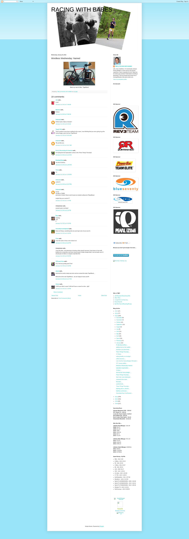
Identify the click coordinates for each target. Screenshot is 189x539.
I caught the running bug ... (122, 300)
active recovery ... (120, 358)
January (118, 343)
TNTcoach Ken (60, 261)
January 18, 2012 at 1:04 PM (63, 200)
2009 (116, 401)
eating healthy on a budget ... (124, 356)
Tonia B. (120, 509)
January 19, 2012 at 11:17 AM (63, 279)
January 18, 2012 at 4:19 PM (63, 233)
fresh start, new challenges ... (124, 377)
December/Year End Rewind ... (124, 393)
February (118, 340)
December (119, 317)
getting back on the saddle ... (123, 347)
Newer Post (55, 295)
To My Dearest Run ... (122, 345)
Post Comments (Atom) (64, 298)
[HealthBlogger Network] (120, 499)
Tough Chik (59, 129)
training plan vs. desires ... (123, 388)
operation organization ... (122, 368)
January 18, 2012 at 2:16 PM (63, 210)
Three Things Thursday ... (123, 352)
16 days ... (119, 370)
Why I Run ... (118, 297)
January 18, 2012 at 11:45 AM (63, 164)
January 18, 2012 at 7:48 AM (63, 104)
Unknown (58, 119)
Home (79, 295)
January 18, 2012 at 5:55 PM (63, 266)
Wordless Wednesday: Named (124, 365)
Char (57, 238)
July (117, 329)
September (119, 324)
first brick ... (119, 381)
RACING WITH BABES (81, 9)
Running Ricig (59, 160)
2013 (116, 313)
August (118, 327)
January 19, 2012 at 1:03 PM (63, 288)
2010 (116, 399)
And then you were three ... (123, 349)
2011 (116, 396)
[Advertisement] (125, 277)
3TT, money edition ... (121, 363)
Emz (57, 215)
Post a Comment (58, 292)
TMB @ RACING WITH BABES (123, 66)
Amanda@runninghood (62, 228)
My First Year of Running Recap (123, 304)
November (119, 320)
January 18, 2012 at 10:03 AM (64, 135)
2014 (116, 311)
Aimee (57, 284)
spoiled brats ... (120, 384)
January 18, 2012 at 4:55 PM (63, 256)
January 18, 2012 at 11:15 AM (63, 155)
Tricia (57, 170)
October (118, 322)
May (117, 333)
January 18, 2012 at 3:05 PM (63, 223)
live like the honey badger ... (123, 372)
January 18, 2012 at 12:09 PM (64, 174)
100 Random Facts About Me (122, 296)
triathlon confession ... (122, 391)
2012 (116, 315)
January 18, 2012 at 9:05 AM (63, 124)
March (118, 338)
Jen (57, 100)
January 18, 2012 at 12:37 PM (64, 184)
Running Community (120, 510)
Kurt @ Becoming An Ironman (64, 150)
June (117, 331)
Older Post (104, 295)
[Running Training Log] (119, 260)
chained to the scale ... (122, 379)
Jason (57, 271)
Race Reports (118, 302)
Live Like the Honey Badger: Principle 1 (126, 361)
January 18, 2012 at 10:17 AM (64, 145)
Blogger (102, 526)
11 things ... (119, 354)
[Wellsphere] (120, 514)
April (117, 336)
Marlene (58, 109)
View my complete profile (120, 79)
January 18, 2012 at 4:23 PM (63, 243)
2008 (116, 403)
